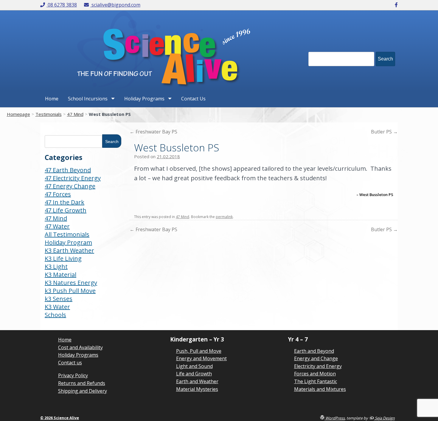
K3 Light (56, 266)
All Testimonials (67, 234)
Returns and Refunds (81, 383)
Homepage (18, 114)
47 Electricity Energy (73, 178)
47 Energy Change (70, 186)
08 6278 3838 (62, 4)
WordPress (334, 417)
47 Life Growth (65, 210)
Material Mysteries (197, 389)
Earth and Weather (197, 381)
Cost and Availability (80, 347)
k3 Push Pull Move (70, 291)
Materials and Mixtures (320, 389)
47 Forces (58, 194)
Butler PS (384, 131)
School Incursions (88, 98)
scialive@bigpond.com (115, 4)
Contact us (70, 362)
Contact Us (193, 98)
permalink (224, 216)
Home (51, 98)
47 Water (57, 226)
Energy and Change (316, 358)
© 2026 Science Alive (59, 417)
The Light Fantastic (315, 381)
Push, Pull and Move (198, 351)
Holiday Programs (144, 98)
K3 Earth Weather (69, 250)
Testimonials (48, 114)
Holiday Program (68, 242)
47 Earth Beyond (68, 170)
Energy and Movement (201, 358)
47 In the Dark (64, 202)
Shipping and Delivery (82, 391)
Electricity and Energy (318, 366)
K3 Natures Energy (71, 283)
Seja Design (384, 417)
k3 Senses (58, 299)
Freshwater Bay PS (153, 131)
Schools (55, 315)
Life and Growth (194, 373)
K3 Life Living (63, 258)
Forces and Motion (315, 373)
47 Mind (75, 114)
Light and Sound (194, 366)
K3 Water (57, 307)
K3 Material (60, 275)
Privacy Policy (73, 375)
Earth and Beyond (314, 351)
